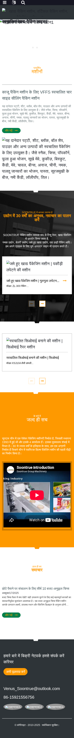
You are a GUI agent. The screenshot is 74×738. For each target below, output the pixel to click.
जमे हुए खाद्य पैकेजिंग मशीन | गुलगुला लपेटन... (32, 281)
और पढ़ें (9, 130)
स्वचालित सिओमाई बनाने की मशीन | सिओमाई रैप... (32, 358)
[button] (32, 47)
